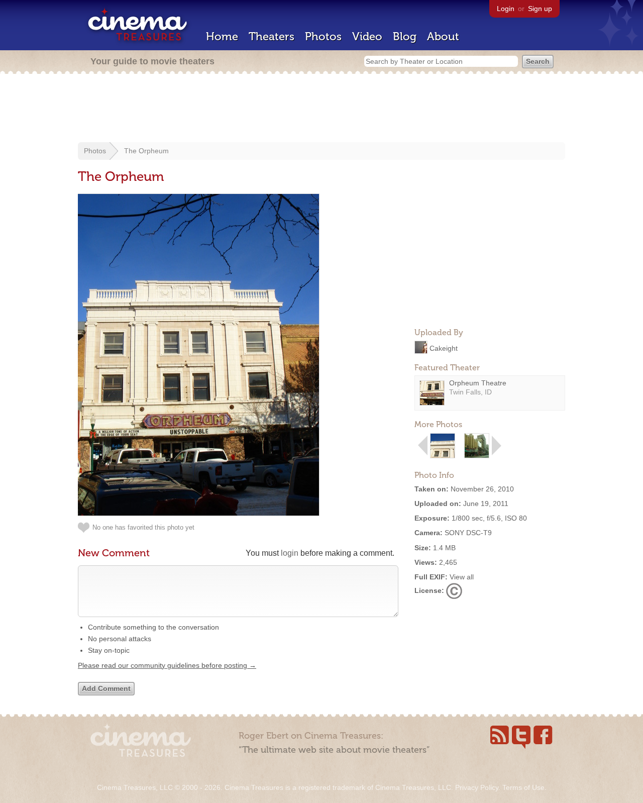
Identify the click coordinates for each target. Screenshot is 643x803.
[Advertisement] (321, 109)
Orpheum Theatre (477, 383)
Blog (404, 36)
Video (367, 36)
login (289, 553)
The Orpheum (146, 151)
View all (462, 577)
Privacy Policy (476, 787)
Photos (323, 36)
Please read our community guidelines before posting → (167, 665)
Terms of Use (523, 787)
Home (222, 36)
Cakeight (444, 348)
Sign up (540, 9)
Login (505, 9)
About (443, 36)
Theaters (271, 36)
